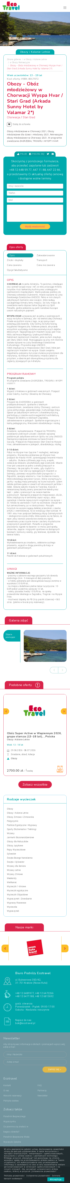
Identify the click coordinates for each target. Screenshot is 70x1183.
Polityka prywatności (14, 1176)
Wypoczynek (13, 911)
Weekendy (11, 878)
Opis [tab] (12, 255)
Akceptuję (56, 1179)
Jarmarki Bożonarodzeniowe (20, 837)
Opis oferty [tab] (16, 247)
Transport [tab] (42, 260)
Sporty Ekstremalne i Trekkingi (21, 829)
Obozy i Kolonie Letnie (36, 59)
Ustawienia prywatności (38, 1176)
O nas (6, 1090)
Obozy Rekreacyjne (21, 62)
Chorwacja (13, 117)
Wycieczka (12, 907)
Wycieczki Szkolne (12, 1142)
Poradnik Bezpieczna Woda (16, 1137)
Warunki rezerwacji (12, 1095)
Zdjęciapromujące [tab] (10, 635)
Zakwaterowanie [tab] (46, 255)
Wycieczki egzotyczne (17, 890)
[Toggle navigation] (65, 7)
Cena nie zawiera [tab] (46, 265)
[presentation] (54, 670)
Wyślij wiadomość (35, 226)
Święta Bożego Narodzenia (19, 858)
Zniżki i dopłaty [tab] (15, 260)
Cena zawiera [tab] (14, 265)
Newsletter (43, 1095)
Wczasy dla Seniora (16, 866)
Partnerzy (42, 1090)
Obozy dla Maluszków (17, 841)
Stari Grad (29, 117)
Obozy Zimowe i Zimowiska (20, 817)
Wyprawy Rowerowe (16, 903)
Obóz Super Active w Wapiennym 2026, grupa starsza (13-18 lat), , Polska (34, 734)
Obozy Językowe (15, 845)
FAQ (40, 1085)
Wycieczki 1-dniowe (16, 886)
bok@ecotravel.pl (25, 1023)
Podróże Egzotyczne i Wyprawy (22, 825)
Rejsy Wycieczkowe (16, 850)
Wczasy (10, 833)
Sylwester (11, 854)
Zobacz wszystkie (35, 784)
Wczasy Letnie (14, 870)
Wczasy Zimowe (15, 874)
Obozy (10, 809)
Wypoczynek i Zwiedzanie (19, 899)
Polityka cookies (11, 1101)
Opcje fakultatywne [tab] (17, 270)
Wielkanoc (12, 882)
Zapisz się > (54, 1069)
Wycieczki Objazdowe (17, 894)
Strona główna (14, 59)
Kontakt (7, 1085)
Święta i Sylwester (15, 862)
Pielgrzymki (12, 821)
